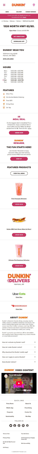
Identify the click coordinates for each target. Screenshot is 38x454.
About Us (28, 403)
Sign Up (19, 159)
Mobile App (9, 408)
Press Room (9, 403)
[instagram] (23, 425)
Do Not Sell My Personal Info (9, 442)
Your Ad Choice (25, 433)
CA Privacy (5, 447)
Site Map (28, 416)
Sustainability (10, 416)
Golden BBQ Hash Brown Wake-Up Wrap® (19, 229)
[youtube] (27, 425)
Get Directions (19, 36)
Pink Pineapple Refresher (19, 198)
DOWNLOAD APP (19, 41)
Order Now (19, 132)
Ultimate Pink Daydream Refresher (19, 260)
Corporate (10, 412)
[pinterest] (19, 425)
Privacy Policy (6, 437)
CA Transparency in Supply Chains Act (28, 438)
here (24, 17)
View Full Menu (19, 173)
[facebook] (15, 425)
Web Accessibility (25, 443)
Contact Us (28, 412)
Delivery (19, 11)
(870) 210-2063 (8, 59)
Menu (7, 11)
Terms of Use (6, 433)
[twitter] (11, 425)
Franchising (28, 408)
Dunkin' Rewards (31, 11)
